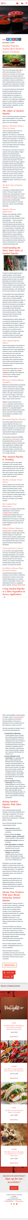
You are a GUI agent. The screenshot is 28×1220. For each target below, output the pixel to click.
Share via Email (19, 39)
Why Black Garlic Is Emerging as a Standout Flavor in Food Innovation (14, 1153)
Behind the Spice (10, 965)
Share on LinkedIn (16, 39)
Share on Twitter (10, 39)
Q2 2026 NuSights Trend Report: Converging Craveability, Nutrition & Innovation (14, 1027)
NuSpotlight (14, 1066)
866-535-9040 (9, 1201)
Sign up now (14, 1188)
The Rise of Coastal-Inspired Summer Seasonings (14, 1111)
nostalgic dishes (7, 512)
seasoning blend (18, 717)
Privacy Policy (19, 1201)
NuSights (14, 1023)
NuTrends (14, 1107)
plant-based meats (19, 585)
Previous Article (10, 972)
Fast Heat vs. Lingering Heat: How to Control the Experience (14, 1070)
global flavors (8, 530)
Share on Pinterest (13, 39)
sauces (4, 404)
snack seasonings (13, 439)
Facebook (11, 1204)
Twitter (17, 1204)
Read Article (14, 1036)
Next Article (6, 977)
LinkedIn (14, 1204)
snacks (4, 374)
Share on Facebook (7, 39)
